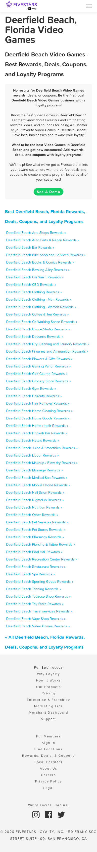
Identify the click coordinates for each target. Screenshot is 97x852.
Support (48, 719)
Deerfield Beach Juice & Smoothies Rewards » (42, 447)
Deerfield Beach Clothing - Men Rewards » (38, 299)
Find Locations (48, 749)
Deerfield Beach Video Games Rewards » (38, 626)
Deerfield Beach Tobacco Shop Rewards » (38, 596)
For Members (48, 736)
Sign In (48, 742)
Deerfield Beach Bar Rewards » (30, 247)
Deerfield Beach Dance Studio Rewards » (38, 329)
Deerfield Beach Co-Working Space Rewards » (41, 321)
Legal (48, 787)
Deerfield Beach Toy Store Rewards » (34, 603)
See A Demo (48, 191)
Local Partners (48, 762)
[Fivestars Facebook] (49, 814)
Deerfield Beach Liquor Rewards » (32, 455)
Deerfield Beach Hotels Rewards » (32, 440)
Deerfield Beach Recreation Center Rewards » (41, 559)
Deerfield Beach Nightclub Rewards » (35, 499)
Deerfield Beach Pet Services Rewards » (37, 522)
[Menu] (89, 5)
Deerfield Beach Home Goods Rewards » (37, 418)
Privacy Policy (48, 781)
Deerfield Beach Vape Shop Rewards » (36, 618)
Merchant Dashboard (48, 712)
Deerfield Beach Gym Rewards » (31, 388)
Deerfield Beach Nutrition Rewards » (34, 507)
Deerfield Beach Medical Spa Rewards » (36, 477)
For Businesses (48, 667)
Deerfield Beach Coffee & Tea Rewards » (37, 314)
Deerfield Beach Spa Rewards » (30, 574)
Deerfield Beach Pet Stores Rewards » (35, 529)
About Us (48, 768)
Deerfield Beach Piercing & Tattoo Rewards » (40, 544)
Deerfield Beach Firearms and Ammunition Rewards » (47, 351)
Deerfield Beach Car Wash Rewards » (34, 277)
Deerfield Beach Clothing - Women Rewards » (41, 306)
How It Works (48, 680)
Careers (48, 775)
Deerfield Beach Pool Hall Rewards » (34, 551)
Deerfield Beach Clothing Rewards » (34, 292)
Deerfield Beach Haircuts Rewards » (34, 395)
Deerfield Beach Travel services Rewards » (39, 611)
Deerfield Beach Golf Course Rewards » (36, 373)
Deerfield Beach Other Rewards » (32, 514)
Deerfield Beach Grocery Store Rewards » (38, 381)
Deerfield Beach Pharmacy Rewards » (35, 537)
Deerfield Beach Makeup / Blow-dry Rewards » (42, 462)
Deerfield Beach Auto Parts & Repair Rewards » (42, 240)
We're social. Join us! (48, 805)
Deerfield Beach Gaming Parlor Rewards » (38, 366)
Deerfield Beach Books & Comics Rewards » (40, 262)
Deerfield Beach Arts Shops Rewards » (36, 232)
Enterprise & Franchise (48, 699)
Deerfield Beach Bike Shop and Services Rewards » (46, 254)
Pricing (48, 693)
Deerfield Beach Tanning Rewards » (33, 588)
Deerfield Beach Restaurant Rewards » (36, 566)
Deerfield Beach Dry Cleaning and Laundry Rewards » (47, 343)
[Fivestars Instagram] (36, 814)
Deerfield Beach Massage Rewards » (34, 470)
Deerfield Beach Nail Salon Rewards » (35, 492)
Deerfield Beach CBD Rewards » (31, 284)
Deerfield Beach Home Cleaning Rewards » (39, 410)
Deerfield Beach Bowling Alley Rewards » (38, 269)
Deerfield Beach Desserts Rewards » (34, 336)
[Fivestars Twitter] (61, 814)
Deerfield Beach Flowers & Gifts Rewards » (39, 358)
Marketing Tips (48, 706)
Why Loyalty (48, 674)
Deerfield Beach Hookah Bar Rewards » (36, 433)
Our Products (48, 686)
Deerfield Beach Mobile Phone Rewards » (38, 485)
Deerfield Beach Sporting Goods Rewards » (39, 581)
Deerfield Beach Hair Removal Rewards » (37, 403)
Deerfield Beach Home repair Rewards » (37, 425)
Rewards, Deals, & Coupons (48, 755)
